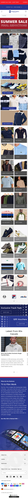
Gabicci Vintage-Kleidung (8, 173)
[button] (1, 11)
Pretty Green (19, 222)
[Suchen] (25, 15)
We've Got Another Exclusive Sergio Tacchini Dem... (11, 354)
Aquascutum (19, 189)
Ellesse (4, 156)
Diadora (17, 239)
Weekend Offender (20, 206)
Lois (17, 173)
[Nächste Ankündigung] (25, 7)
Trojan (17, 288)
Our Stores (14, 30)
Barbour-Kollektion (7, 288)
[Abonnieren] (25, 472)
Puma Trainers (5, 239)
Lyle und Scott (6, 222)
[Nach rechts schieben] (16, 301)
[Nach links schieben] (11, 301)
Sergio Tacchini (6, 140)
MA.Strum (4, 206)
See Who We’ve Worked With (9, 418)
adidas (17, 255)
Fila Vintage (18, 140)
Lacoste (18, 156)
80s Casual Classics (8, 492)
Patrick (4, 255)
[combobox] (14, 15)
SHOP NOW (6, 312)
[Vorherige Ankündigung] (2, 7)
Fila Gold (4, 189)
